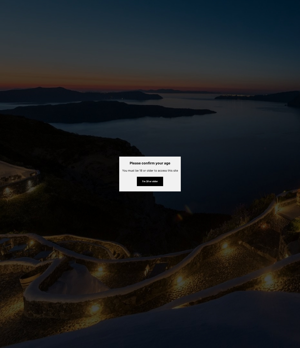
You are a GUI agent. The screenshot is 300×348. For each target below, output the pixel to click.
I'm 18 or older (150, 181)
